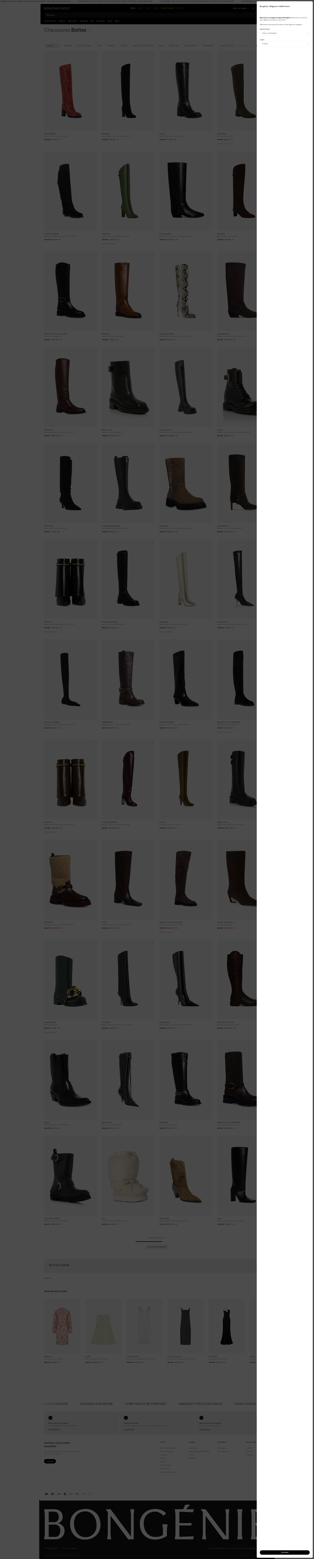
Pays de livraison (265, 29)
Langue (262, 39)
